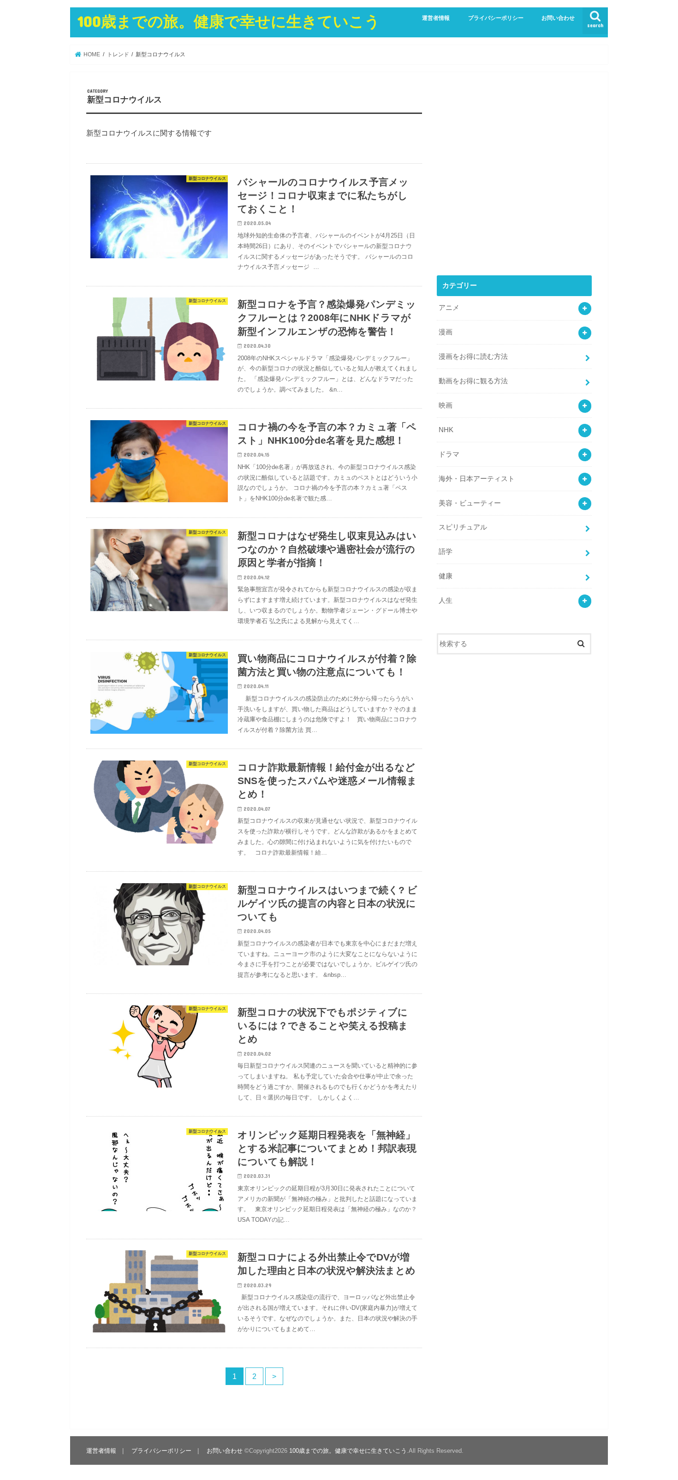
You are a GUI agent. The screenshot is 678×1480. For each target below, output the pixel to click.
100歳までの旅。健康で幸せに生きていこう (228, 21)
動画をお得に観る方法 (473, 381)
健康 (445, 576)
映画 (445, 405)
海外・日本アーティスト (477, 478)
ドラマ (449, 454)
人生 (445, 600)
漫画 (445, 332)
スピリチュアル (463, 527)
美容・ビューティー (470, 503)
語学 (445, 551)
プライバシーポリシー (495, 18)
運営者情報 (436, 18)
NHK (446, 430)
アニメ (449, 307)
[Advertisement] (514, 179)
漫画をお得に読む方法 (473, 356)
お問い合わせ (558, 18)
